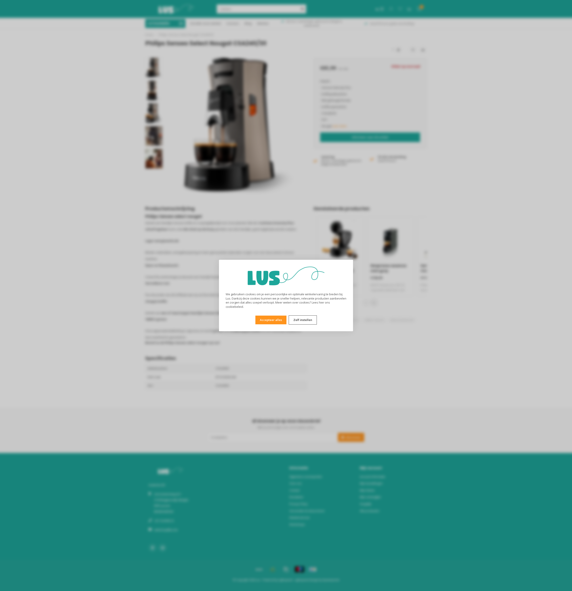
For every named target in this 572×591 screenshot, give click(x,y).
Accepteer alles (271, 320)
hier (321, 302)
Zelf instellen (302, 320)
